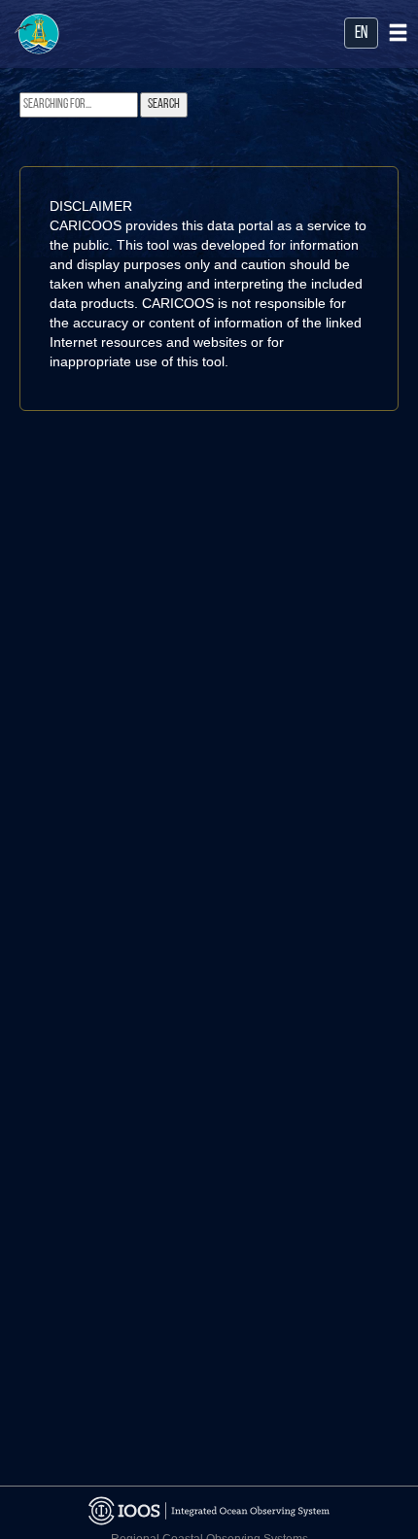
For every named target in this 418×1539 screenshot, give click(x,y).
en (361, 34)
